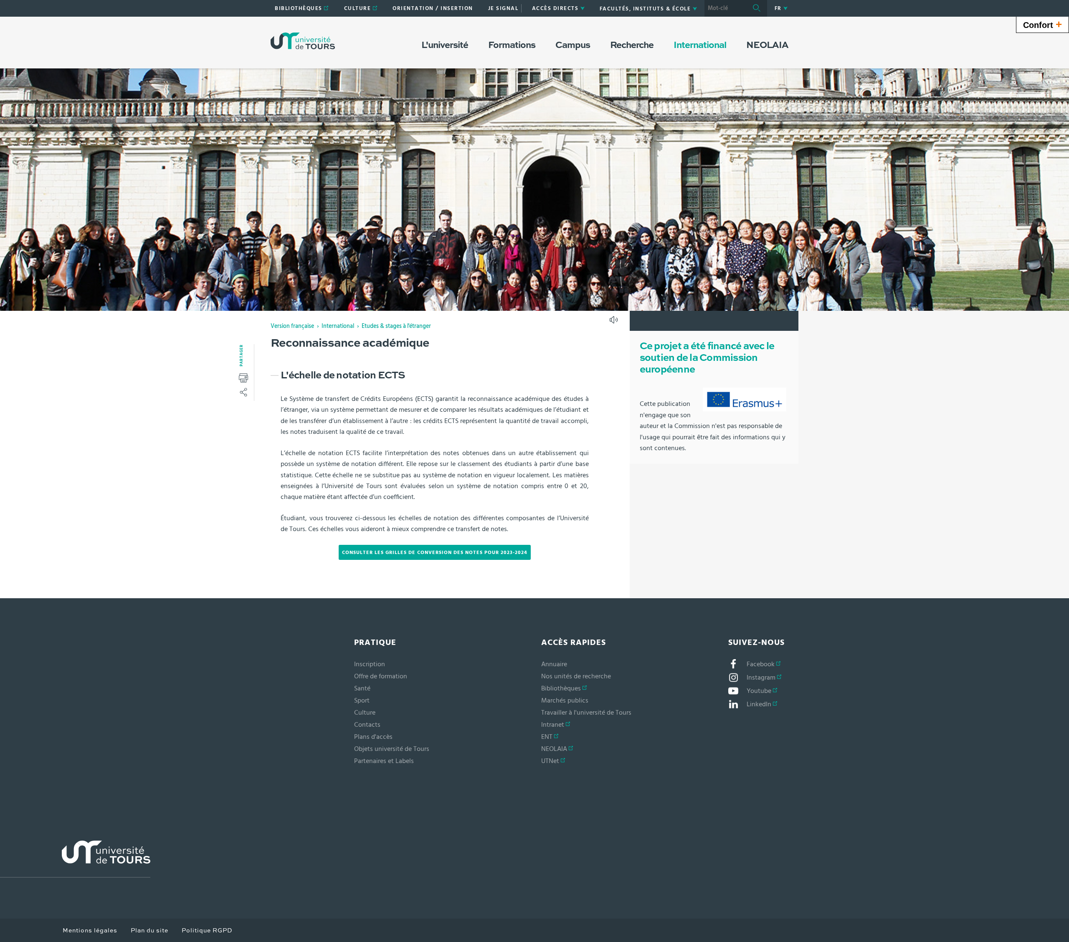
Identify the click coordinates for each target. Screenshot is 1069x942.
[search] (725, 8)
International (338, 326)
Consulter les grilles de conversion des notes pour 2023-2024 (434, 552)
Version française (292, 326)
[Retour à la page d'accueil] (303, 41)
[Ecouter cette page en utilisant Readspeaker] (615, 322)
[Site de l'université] (75, 859)
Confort (1042, 24)
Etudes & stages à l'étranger (396, 326)
